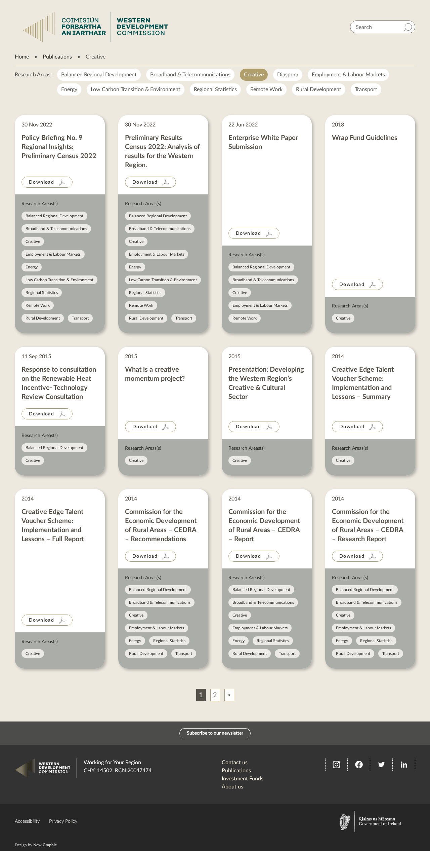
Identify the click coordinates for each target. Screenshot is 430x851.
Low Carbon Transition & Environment (135, 89)
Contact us (235, 762)
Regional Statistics (215, 89)
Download (41, 182)
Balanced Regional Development (99, 74)
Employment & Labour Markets (348, 74)
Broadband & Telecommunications (190, 74)
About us (232, 786)
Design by (36, 845)
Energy (69, 89)
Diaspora (287, 74)
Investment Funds (242, 778)
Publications (57, 57)
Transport (366, 89)
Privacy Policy (63, 821)
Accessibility (27, 821)
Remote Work (266, 89)
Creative (254, 74)
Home (22, 57)
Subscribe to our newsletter (215, 733)
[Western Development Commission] (95, 27)
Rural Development (318, 89)
